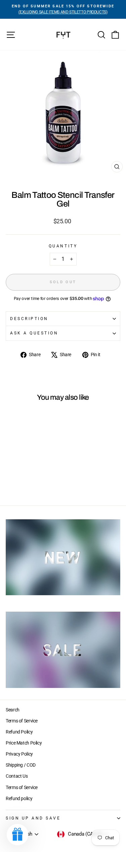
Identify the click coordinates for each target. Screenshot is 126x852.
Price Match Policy (24, 743)
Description (29, 318)
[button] (17, 834)
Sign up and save (33, 818)
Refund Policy (19, 731)
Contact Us (17, 776)
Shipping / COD (21, 765)
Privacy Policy (19, 754)
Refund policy (19, 798)
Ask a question (34, 333)
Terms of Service (22, 720)
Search (12, 709)
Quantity (63, 246)
